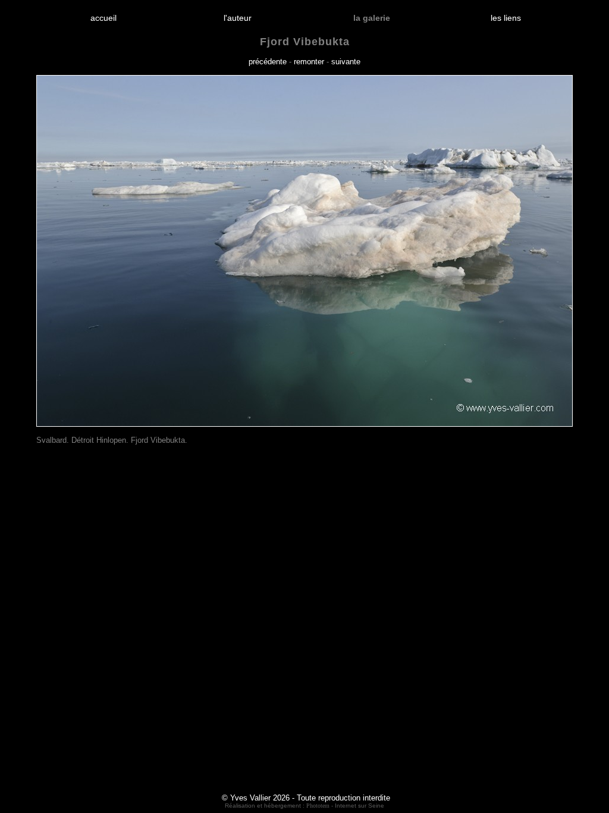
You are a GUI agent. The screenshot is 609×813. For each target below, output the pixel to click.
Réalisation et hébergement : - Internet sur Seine (304, 805)
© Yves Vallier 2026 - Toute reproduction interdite (306, 797)
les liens (506, 18)
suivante (345, 61)
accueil (103, 18)
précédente (268, 61)
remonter (309, 61)
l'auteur (237, 18)
